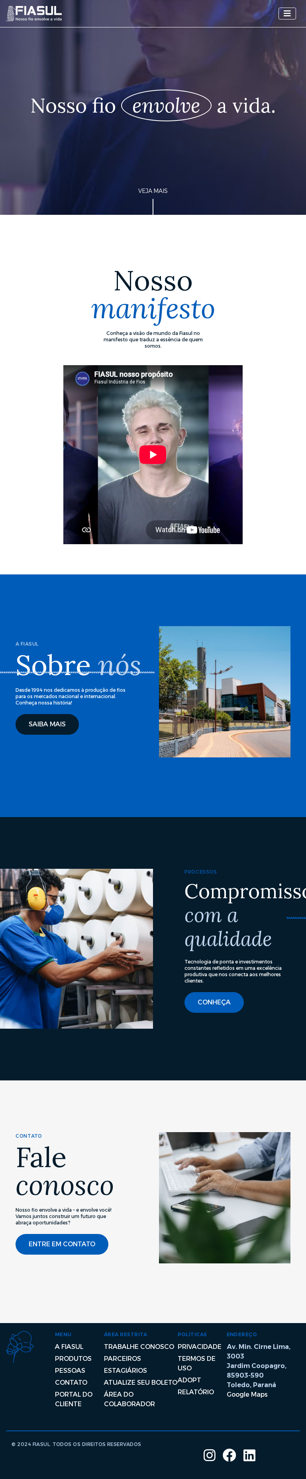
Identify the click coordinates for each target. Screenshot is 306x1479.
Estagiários (125, 1370)
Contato (71, 1382)
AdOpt (189, 1380)
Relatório (196, 1392)
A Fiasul (69, 1347)
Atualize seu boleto (140, 1382)
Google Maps (247, 1394)
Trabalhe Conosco (139, 1347)
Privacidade (200, 1347)
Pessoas (70, 1370)
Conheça (214, 1002)
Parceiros (122, 1358)
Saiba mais (47, 724)
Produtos (73, 1358)
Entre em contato (62, 1244)
